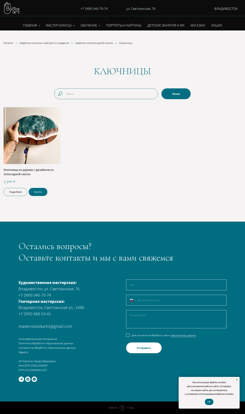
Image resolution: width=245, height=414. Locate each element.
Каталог (8, 43)
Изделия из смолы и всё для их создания (44, 43)
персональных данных (183, 335)
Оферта (23, 352)
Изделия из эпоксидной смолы (94, 43)
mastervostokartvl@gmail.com (45, 326)
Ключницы (125, 43)
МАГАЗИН (197, 25)
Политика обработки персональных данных (45, 343)
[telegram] (21, 379)
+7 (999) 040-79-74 (94, 8)
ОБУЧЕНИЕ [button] (89, 25)
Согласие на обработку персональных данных (47, 347)
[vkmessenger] (27, 379)
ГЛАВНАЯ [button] (30, 25)
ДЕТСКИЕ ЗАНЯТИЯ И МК (165, 25)
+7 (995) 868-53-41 (34, 313)
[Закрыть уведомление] (237, 379)
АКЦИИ (216, 25)
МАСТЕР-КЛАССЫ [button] (59, 25)
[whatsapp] (34, 379)
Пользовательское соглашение (37, 339)
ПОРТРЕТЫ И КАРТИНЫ (123, 25)
